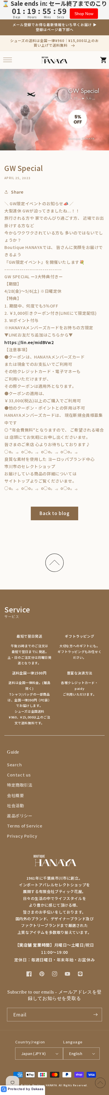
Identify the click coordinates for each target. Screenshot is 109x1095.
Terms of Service (24, 826)
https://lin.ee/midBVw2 (29, 342)
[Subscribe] (95, 1014)
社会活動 (15, 805)
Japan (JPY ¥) (33, 1053)
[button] (7, 60)
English (75, 1053)
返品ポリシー (20, 815)
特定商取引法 (20, 785)
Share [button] (17, 192)
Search (14, 764)
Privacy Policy (22, 836)
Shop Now (83, 13)
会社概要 (15, 795)
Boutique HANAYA (44, 1085)
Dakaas (37, 1089)
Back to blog (54, 513)
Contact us (19, 775)
